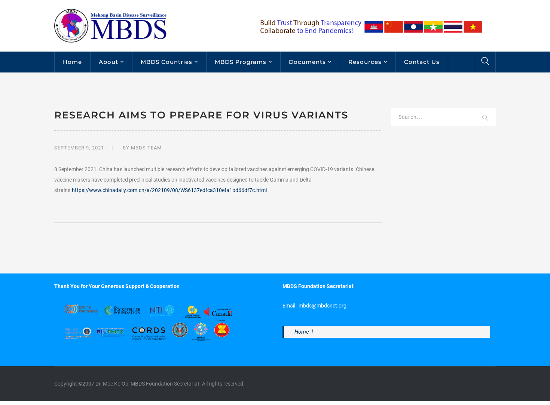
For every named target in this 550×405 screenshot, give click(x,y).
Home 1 (304, 331)
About (108, 61)
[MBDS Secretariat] (110, 25)
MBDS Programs (240, 61)
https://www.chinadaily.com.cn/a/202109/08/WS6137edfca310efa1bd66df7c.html (169, 190)
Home (72, 61)
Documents (307, 61)
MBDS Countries (166, 61)
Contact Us (422, 61)
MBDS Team (146, 148)
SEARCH (485, 118)
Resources (365, 61)
